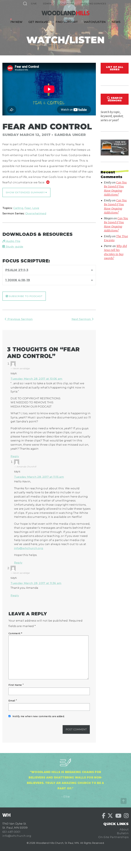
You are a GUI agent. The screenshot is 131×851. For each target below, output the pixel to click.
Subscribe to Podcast (25, 296)
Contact (48, 3)
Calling (18, 208)
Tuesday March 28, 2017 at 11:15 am (39, 476)
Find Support (67, 22)
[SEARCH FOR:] (25, 3)
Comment (15, 633)
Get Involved (39, 22)
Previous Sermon (20, 319)
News (116, 22)
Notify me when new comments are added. (38, 716)
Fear (27, 208)
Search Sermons (115, 99)
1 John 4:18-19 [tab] (17, 280)
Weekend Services (93, 3)
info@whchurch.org (28, 548)
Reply (15, 456)
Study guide (14, 246)
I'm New (16, 22)
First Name (15, 685)
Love (35, 208)
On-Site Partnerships (113, 837)
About (124, 829)
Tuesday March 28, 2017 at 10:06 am (36, 378)
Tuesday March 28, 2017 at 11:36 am (36, 583)
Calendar (67, 3)
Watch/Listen (95, 22)
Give (34, 3)
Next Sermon (82, 319)
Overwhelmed (35, 213)
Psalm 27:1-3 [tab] (16, 270)
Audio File (12, 241)
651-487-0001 (11, 831)
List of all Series (114, 68)
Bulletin (123, 833)
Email (11, 700)
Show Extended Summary (25, 192)
